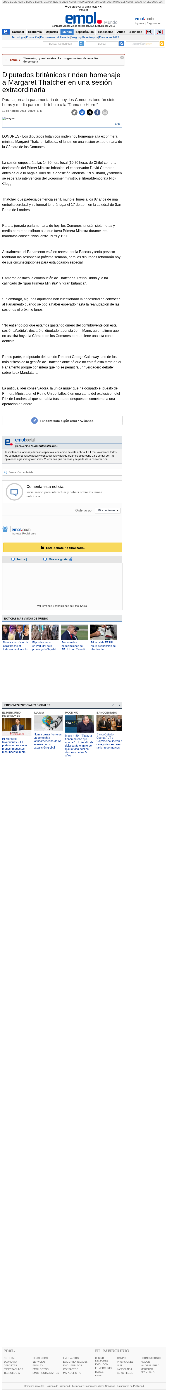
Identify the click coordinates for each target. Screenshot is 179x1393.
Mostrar (83, 9)
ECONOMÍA (10, 1361)
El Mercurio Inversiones (11, 714)
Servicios (135, 31)
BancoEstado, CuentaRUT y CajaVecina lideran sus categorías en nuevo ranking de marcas (110, 741)
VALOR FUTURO (150, 1365)
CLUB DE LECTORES (101, 1359)
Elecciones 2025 (109, 37)
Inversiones (60, 2)
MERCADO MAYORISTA (147, 1370)
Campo (48, 2)
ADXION (145, 1361)
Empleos (100, 2)
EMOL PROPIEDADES (75, 1361)
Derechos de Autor (34, 1386)
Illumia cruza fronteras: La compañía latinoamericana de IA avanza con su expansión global (48, 741)
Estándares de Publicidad (130, 1386)
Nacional (18, 31)
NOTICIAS (9, 1358)
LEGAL (99, 1375)
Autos (73, 2)
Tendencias (105, 31)
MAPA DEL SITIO (72, 1373)
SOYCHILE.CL (125, 1373)
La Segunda (150, 2)
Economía (35, 31)
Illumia (39, 712)
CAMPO (121, 1358)
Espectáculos (85, 31)
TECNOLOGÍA (12, 1373)
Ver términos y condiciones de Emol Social (62, 605)
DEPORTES (10, 1365)
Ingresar (140, 23)
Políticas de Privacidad (58, 1386)
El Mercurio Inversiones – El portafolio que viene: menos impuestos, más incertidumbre (15, 745)
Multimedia (63, 37)
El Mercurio (17, 2)
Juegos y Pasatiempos (84, 37)
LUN (119, 1365)
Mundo (67, 31)
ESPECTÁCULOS (13, 1369)
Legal (39, 2)
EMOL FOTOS (40, 1369)
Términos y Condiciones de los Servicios (93, 1386)
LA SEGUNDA (124, 1369)
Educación (32, 37)
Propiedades (85, 2)
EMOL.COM (101, 1364)
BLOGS (99, 1371)
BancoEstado (106, 712)
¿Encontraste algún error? (66, 420)
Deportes (52, 31)
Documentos (47, 37)
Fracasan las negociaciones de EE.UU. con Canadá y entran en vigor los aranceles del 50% (74, 649)
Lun (161, 2)
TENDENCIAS (40, 1358)
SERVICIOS (39, 1361)
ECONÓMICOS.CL (151, 1358)
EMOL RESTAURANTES (46, 1373)
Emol (6, 2)
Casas (139, 2)
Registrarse (153, 23)
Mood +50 (71, 712)
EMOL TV (38, 1365)
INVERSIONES (125, 1361)
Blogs (30, 2)
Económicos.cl (116, 2)
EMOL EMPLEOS (72, 1365)
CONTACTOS (70, 1369)
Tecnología (18, 37)
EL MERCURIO (103, 1368)
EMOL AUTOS (71, 1358)
